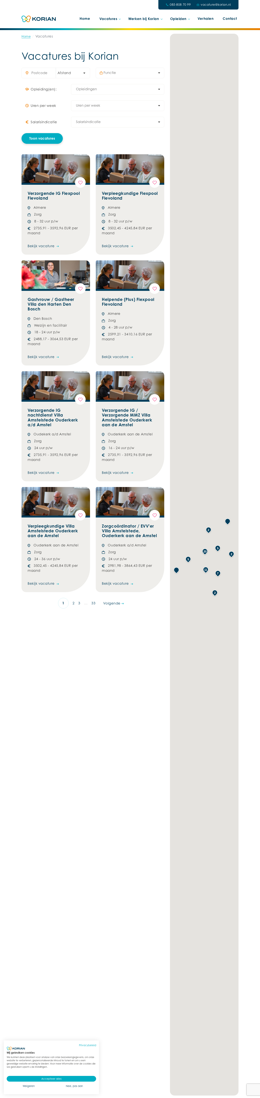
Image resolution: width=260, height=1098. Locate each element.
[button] (176, 570)
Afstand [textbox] (64, 73)
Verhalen (206, 18)
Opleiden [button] (178, 19)
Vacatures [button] (108, 19)
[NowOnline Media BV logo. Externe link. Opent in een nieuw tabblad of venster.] (16, 1048)
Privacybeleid (87, 1045)
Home (85, 18)
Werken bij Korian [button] (143, 19)
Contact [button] (230, 18)
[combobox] (71, 73)
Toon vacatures (42, 138)
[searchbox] (132, 73)
